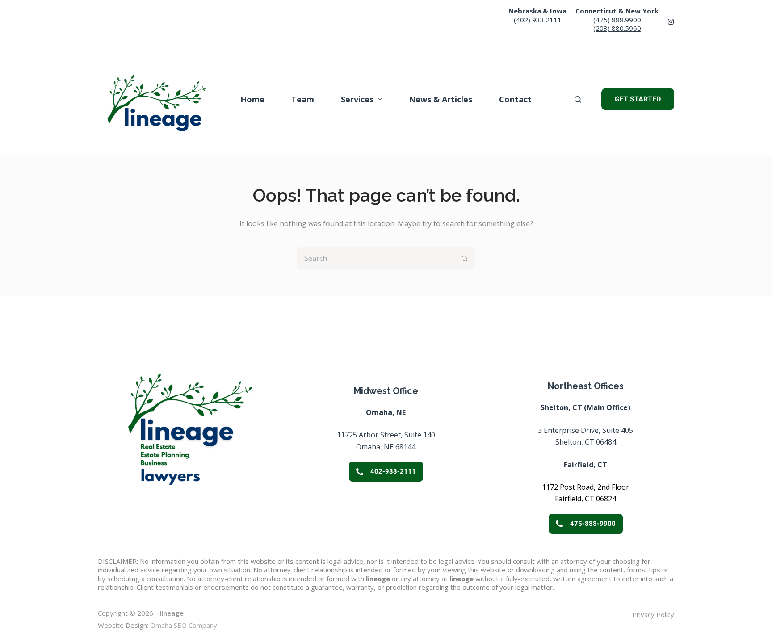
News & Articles (440, 99)
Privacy (643, 614)
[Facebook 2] (670, 21)
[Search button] (464, 258)
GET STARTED (638, 99)
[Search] (578, 99)
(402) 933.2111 (538, 19)
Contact (515, 99)
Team (302, 99)
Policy (664, 614)
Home (252, 99)
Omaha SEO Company (183, 625)
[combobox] (376, 258)
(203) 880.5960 (617, 28)
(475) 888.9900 (617, 19)
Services (357, 99)
